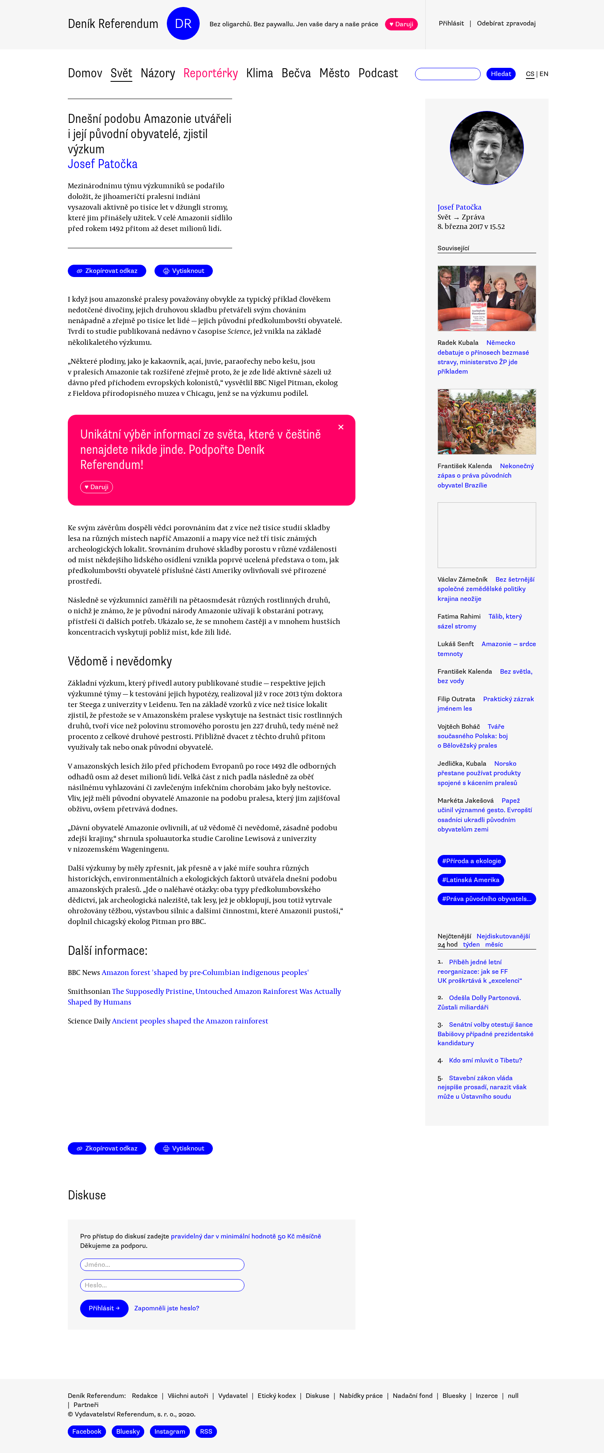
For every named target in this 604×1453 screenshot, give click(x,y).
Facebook (86, 1432)
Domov (85, 73)
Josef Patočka (103, 164)
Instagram (169, 1432)
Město (334, 73)
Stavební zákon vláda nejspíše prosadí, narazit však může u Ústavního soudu (482, 1087)
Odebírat (506, 23)
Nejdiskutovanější (503, 936)
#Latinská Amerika (471, 880)
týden (471, 944)
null (513, 1396)
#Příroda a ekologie (471, 861)
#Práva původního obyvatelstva (489, 899)
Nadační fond (413, 1396)
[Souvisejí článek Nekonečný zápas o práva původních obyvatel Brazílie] (487, 423)
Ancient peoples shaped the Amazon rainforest (190, 1021)
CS (530, 74)
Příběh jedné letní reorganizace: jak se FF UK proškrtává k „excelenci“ (480, 971)
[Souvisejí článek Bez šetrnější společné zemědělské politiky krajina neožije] (487, 536)
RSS (206, 1432)
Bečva (296, 73)
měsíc (494, 944)
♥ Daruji (401, 24)
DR (183, 24)
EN (544, 74)
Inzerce (487, 1396)
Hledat (501, 74)
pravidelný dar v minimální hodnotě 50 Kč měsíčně (246, 1236)
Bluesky (454, 1396)
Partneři (86, 1405)
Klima (259, 73)
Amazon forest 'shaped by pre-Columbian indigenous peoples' (205, 972)
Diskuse (318, 1396)
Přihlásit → (104, 1308)
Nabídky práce (361, 1396)
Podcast (378, 73)
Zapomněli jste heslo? (166, 1308)
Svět (121, 73)
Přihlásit (451, 23)
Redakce (145, 1396)
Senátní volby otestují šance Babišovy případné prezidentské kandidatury (486, 1034)
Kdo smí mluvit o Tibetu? (485, 1060)
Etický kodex (277, 1396)
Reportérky (210, 73)
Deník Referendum (113, 24)
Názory (158, 73)
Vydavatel (233, 1396)
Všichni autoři (188, 1396)
